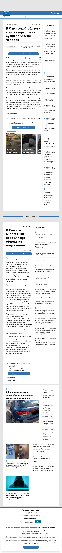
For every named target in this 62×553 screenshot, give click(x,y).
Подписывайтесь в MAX (23, 54)
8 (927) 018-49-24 (30, 513)
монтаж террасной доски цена (46, 277)
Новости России (48, 73)
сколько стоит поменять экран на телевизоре (50, 91)
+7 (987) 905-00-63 (14, 536)
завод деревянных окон (41, 284)
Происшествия (11, 46)
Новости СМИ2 (10, 133)
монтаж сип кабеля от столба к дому (45, 253)
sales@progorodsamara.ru (30, 515)
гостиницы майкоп (11, 377)
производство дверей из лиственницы (50, 100)
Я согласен (31, 547)
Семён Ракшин (25, 46)
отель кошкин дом (11, 130)
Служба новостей (25, 249)
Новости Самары (13, 24)
